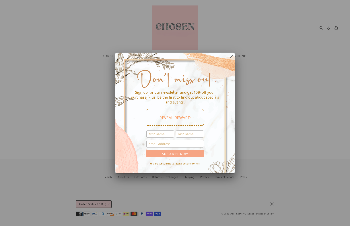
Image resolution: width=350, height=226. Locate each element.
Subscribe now (175, 154)
